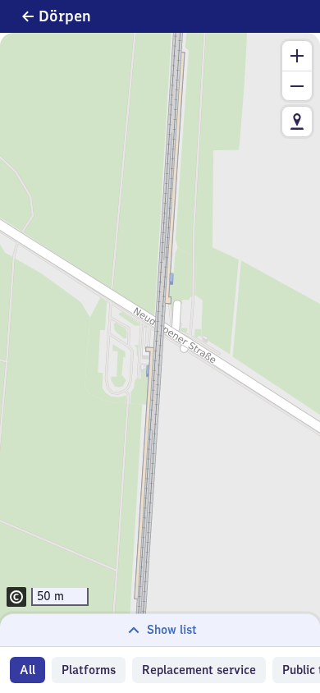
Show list (172, 629)
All (27, 670)
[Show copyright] (16, 597)
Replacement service (199, 670)
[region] (160, 339)
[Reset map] (297, 121)
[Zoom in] (297, 56)
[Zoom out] (297, 85)
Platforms (89, 670)
